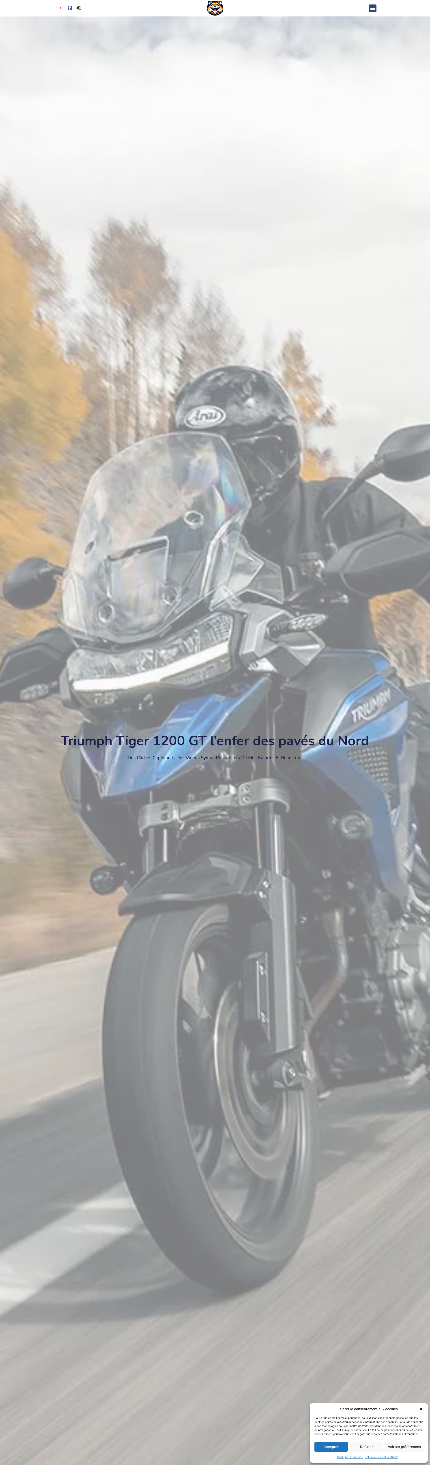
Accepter (331, 1447)
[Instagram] (79, 8)
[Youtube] (61, 8)
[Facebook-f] (70, 8)
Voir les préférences (404, 1447)
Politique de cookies (350, 1457)
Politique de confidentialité (381, 1457)
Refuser (366, 1447)
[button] (421, 1409)
